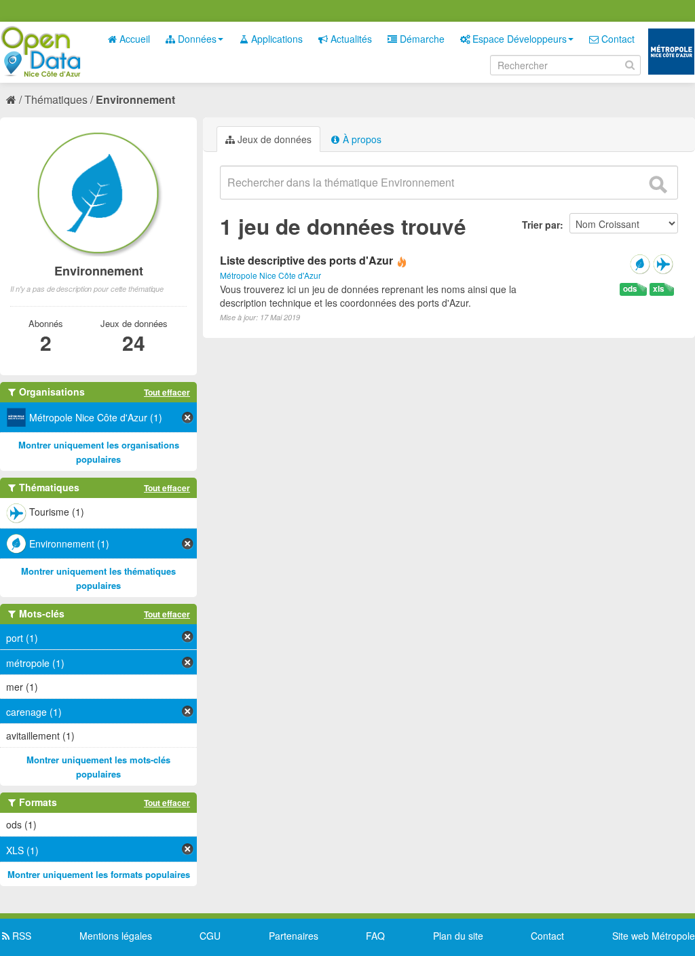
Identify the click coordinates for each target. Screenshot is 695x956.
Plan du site (458, 935)
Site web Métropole (653, 935)
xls (658, 288)
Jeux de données (273, 139)
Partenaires (293, 935)
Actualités (350, 38)
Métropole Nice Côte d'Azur (270, 275)
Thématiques (56, 99)
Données (196, 38)
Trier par (541, 224)
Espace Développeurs (518, 38)
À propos (360, 139)
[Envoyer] (657, 184)
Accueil (133, 38)
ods (630, 288)
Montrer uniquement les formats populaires (98, 874)
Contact (617, 38)
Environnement (135, 99)
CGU (210, 935)
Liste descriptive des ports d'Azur (306, 260)
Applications (275, 38)
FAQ (375, 935)
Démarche (421, 38)
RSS (20, 935)
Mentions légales (115, 935)
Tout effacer (167, 392)
